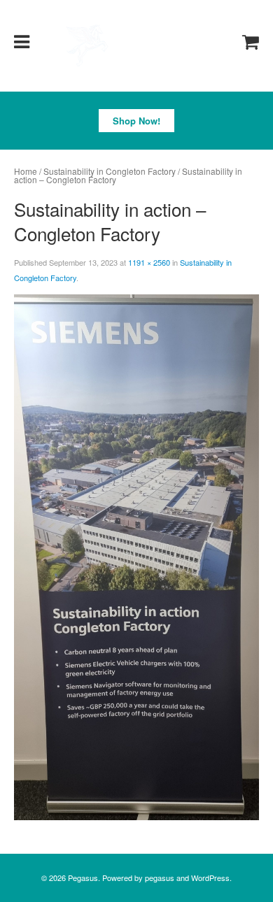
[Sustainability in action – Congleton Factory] (136, 556)
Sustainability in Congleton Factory (109, 171)
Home (25, 171)
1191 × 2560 (149, 262)
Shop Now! (136, 120)
